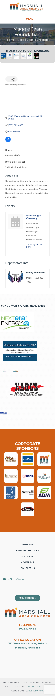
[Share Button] (11, 79)
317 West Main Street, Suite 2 (27, 643)
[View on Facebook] (8, 141)
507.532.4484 (27, 628)
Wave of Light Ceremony (33, 217)
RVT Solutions (35, 691)
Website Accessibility (39, 687)
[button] (29, 589)
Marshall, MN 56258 (27, 647)
